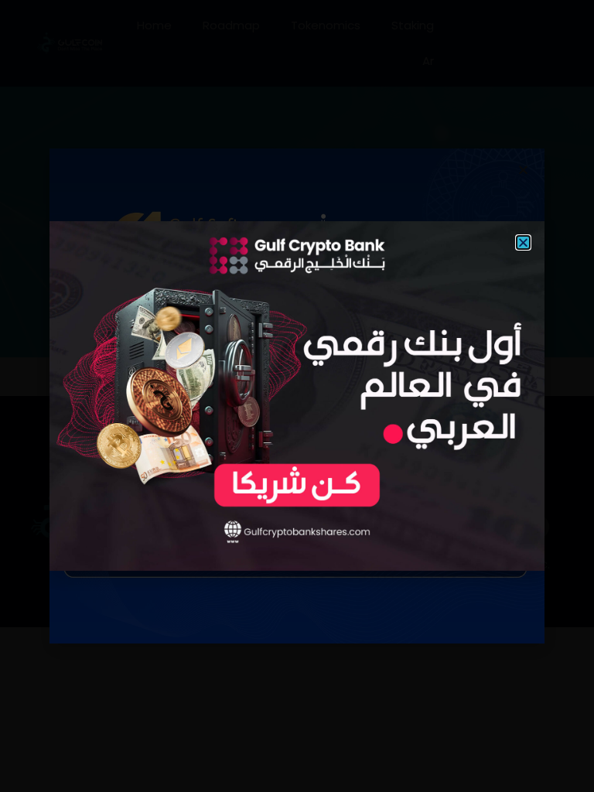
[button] (523, 242)
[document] (297, 396)
